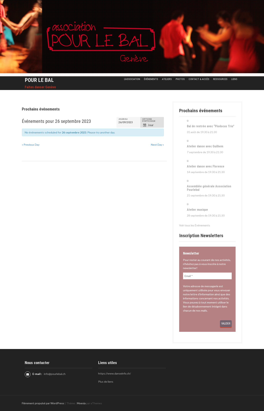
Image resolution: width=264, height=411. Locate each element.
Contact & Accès (199, 79)
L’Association (132, 79)
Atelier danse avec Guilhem (205, 146)
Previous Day (30, 144)
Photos (180, 79)
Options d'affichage (148, 120)
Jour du (123, 119)
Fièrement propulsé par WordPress (43, 403)
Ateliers (167, 79)
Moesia (81, 403)
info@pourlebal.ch (55, 373)
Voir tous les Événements (194, 225)
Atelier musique (197, 209)
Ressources (220, 79)
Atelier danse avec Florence (205, 166)
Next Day (157, 144)
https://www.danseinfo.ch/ (114, 373)
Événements (151, 79)
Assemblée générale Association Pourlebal (209, 188)
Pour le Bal (39, 80)
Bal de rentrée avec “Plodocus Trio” (210, 126)
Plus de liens (105, 381)
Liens (234, 79)
